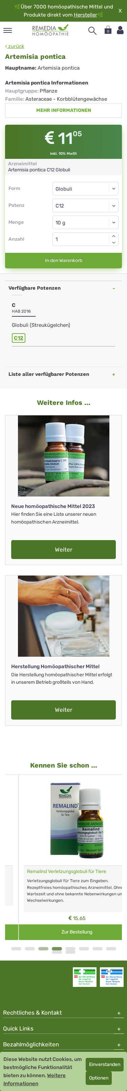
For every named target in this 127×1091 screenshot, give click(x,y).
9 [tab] (57, 952)
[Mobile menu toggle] (7, 31)
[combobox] (85, 205)
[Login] (120, 30)
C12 (18, 338)
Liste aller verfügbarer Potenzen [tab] (48, 374)
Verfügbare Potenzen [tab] (34, 288)
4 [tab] (57, 948)
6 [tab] (84, 948)
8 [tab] (111, 948)
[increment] (114, 236)
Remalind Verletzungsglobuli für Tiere (53, 871)
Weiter (63, 549)
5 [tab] (70, 948)
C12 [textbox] (60, 206)
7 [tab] (97, 948)
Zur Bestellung (63, 932)
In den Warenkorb (63, 260)
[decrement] (114, 242)
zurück (15, 46)
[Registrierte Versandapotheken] (85, 977)
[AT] (50, 30)
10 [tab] (70, 952)
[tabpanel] (63, 857)
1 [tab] (16, 948)
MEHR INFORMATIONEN (63, 110)
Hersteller (85, 15)
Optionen (98, 1078)
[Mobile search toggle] (92, 30)
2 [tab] (30, 948)
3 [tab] (43, 948)
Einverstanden (104, 1064)
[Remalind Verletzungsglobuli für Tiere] (63, 820)
